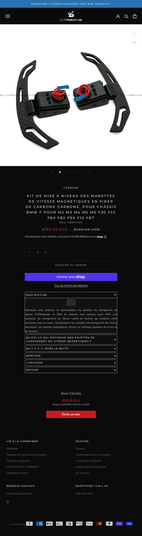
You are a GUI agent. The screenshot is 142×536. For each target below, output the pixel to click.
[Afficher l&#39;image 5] (78, 172)
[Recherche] (126, 16)
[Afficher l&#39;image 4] (73, 172)
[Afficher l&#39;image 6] (82, 172)
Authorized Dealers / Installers (93, 454)
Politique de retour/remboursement (26, 454)
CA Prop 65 (82, 473)
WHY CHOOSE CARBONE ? (22, 467)
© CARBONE (17, 524)
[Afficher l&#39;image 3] (69, 172)
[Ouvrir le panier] (134, 16)
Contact (80, 448)
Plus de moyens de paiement (71, 285)
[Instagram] (7, 501)
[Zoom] (134, 33)
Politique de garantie (18, 461)
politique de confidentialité (91, 467)
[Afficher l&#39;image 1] (60, 172)
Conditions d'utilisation (89, 461)
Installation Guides (17, 473)
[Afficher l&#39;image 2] (64, 172)
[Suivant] (89, 172)
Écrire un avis (71, 414)
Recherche (12, 448)
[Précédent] (52, 172)
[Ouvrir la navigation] (8, 16)
